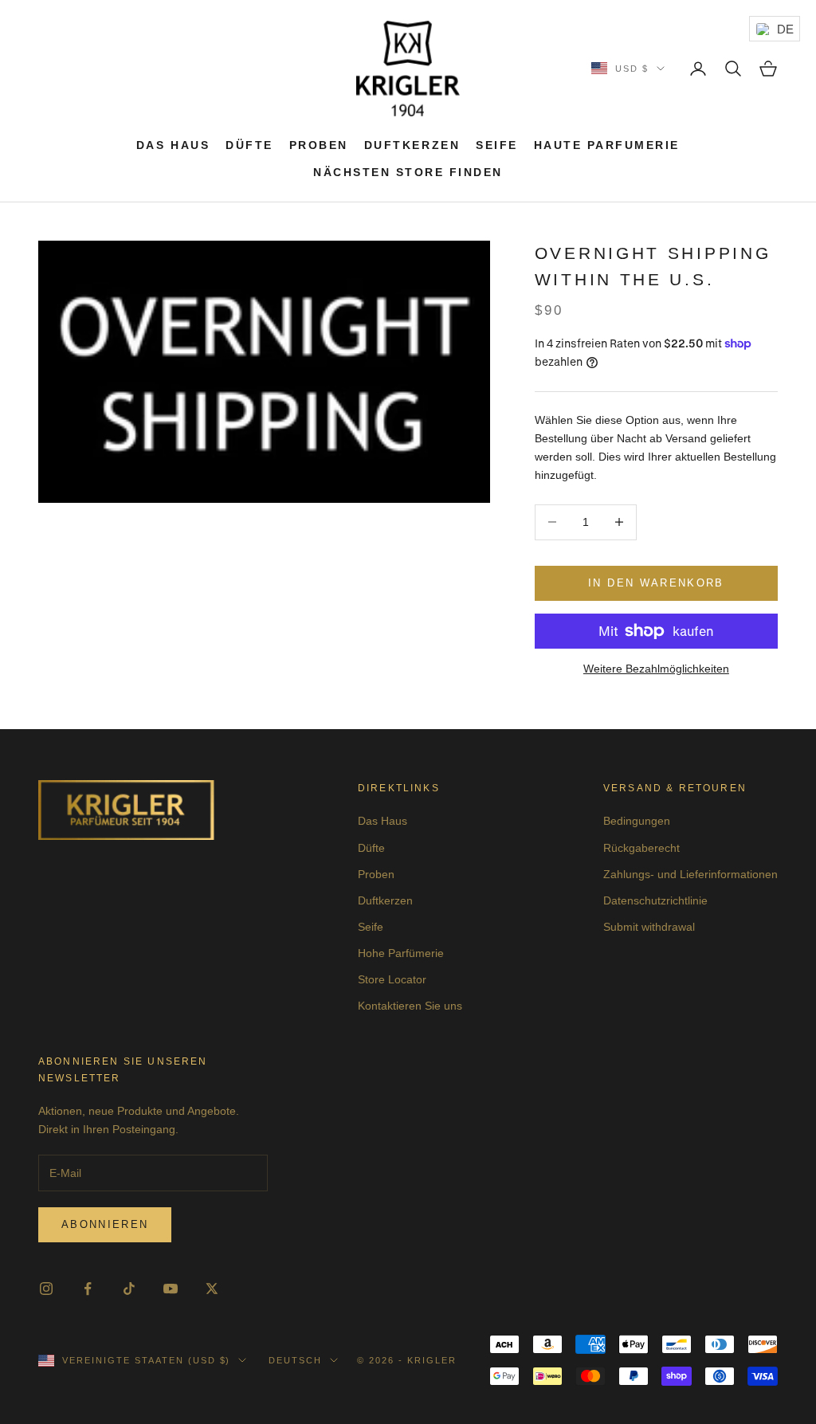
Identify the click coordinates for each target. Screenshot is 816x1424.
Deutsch (295, 1360)
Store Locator (392, 979)
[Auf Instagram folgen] (46, 1289)
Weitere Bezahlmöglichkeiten (656, 668)
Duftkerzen (412, 145)
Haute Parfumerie (607, 145)
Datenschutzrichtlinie (655, 900)
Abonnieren (104, 1224)
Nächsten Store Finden (408, 172)
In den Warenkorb (656, 583)
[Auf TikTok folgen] (129, 1289)
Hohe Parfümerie (401, 953)
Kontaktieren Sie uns (410, 1005)
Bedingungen (636, 820)
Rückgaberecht (641, 847)
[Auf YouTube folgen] (170, 1289)
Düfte (249, 145)
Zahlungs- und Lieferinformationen (690, 874)
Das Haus (173, 145)
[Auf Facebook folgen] (88, 1289)
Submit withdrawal (649, 926)
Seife (497, 145)
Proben (318, 145)
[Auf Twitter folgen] (212, 1289)
